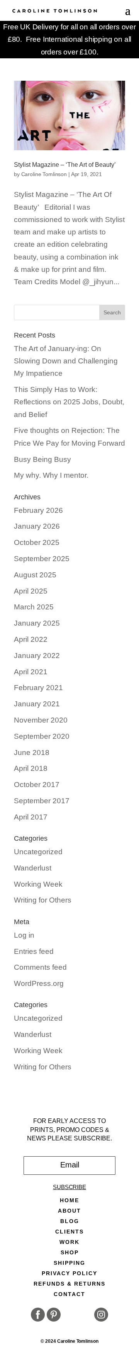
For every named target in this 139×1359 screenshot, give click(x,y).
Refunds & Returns (69, 1284)
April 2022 (30, 639)
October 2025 (36, 542)
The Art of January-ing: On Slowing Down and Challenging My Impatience (66, 361)
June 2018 (31, 752)
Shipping (69, 1263)
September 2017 (42, 801)
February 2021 (38, 688)
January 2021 (37, 704)
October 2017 (36, 784)
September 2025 (42, 559)
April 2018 (30, 768)
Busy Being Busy (42, 459)
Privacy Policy (69, 1273)
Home (69, 1200)
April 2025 (30, 591)
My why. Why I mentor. (51, 475)
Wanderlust (32, 868)
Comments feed (40, 967)
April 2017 (30, 817)
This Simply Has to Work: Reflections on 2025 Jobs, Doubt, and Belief (69, 402)
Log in (24, 935)
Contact (69, 1294)
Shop (70, 1253)
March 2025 (34, 607)
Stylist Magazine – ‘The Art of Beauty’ (65, 164)
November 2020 (41, 720)
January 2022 (37, 656)
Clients (69, 1232)
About (69, 1211)
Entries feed (34, 951)
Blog (69, 1221)
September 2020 (42, 736)
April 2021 (30, 672)
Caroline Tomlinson (44, 174)
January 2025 (37, 623)
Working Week (38, 884)
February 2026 (38, 510)
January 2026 (37, 526)
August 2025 (35, 575)
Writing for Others (42, 900)
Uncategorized (38, 852)
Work (69, 1242)
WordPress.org (39, 983)
